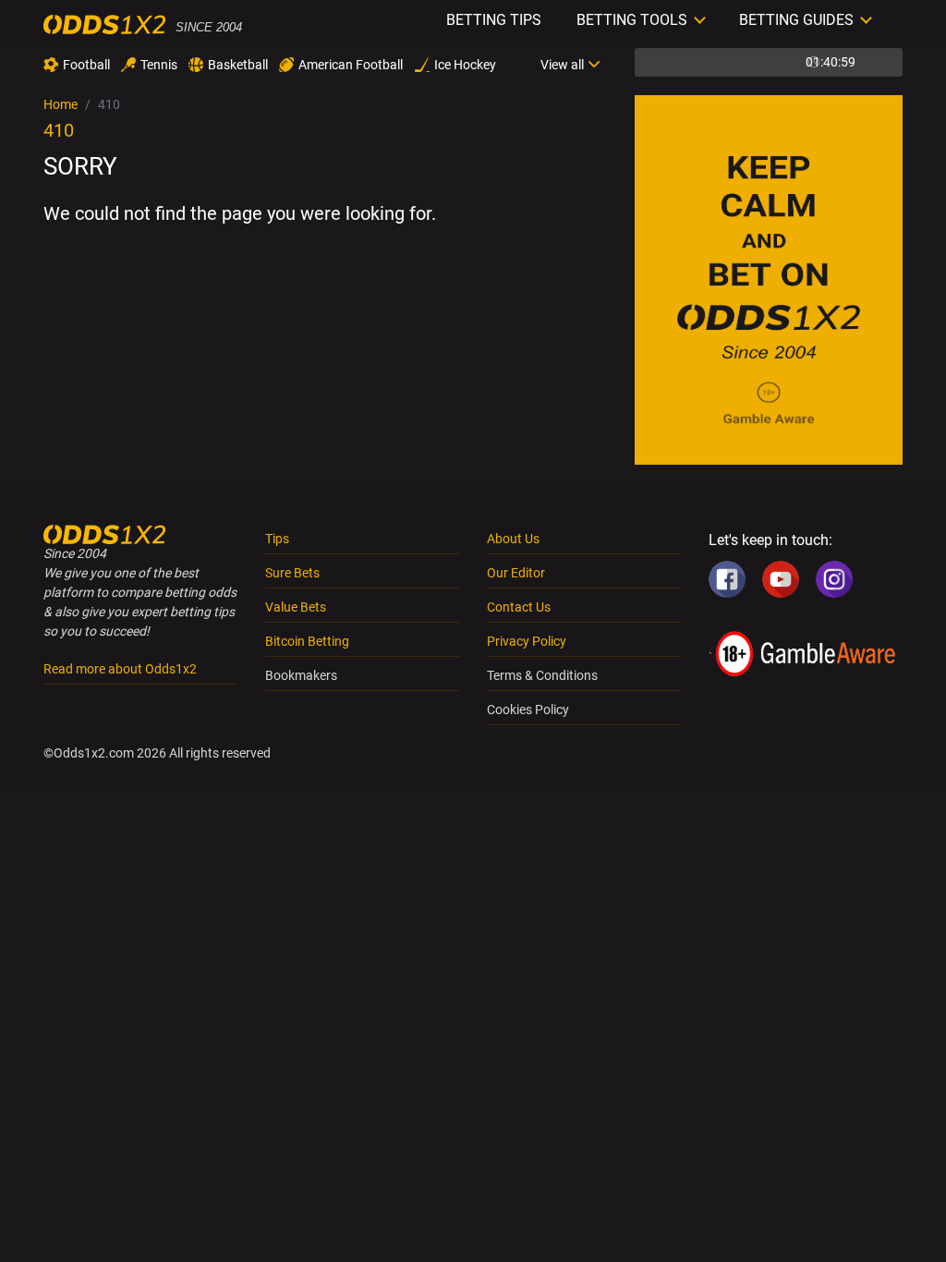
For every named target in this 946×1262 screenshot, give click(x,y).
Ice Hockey (465, 64)
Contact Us (519, 607)
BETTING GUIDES (796, 20)
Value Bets (295, 607)
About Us (513, 538)
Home (60, 104)
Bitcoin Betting (307, 641)
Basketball (238, 64)
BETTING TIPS (493, 20)
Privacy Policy (526, 641)
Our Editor (516, 572)
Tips (277, 538)
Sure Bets (292, 572)
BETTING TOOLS (631, 20)
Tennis (158, 64)
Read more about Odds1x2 (120, 668)
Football (86, 64)
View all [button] (562, 64)
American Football (350, 64)
